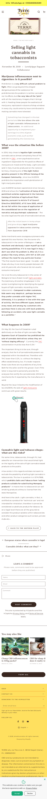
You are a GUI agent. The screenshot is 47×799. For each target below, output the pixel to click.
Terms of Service (36, 613)
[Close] (44, 779)
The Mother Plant (26, 40)
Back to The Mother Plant (25, 528)
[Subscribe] (44, 706)
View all (23, 674)
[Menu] (3, 12)
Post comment (23, 604)
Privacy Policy (19, 613)
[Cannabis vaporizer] (23, 420)
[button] (38, 12)
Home (15, 40)
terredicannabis (19, 736)
